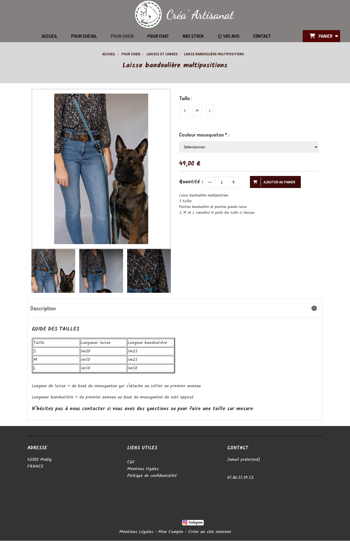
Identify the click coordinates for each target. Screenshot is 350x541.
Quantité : (191, 182)
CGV (130, 462)
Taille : (185, 98)
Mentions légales (143, 469)
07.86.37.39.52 (240, 478)
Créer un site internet (209, 531)
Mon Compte (170, 531)
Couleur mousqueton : (204, 135)
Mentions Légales (136, 531)
